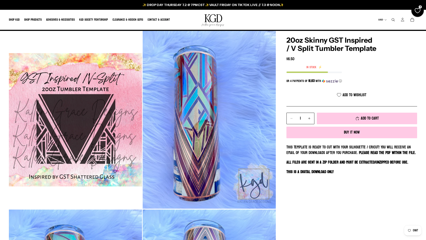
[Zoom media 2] (209, 120)
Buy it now (352, 132)
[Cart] (412, 20)
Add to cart (370, 118)
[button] (351, 81)
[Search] (393, 20)
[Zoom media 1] (75, 120)
